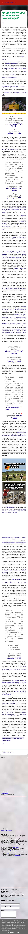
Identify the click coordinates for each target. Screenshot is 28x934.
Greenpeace (7, 63)
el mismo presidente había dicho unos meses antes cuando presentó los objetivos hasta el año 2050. (14, 714)
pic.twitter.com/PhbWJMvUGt (14, 352)
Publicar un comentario (8, 752)
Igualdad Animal (14, 63)
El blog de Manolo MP (9, 2)
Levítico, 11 (23, 56)
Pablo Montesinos (16, 579)
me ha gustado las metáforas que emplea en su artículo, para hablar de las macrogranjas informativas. (14, 668)
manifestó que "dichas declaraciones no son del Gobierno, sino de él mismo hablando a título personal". (14, 682)
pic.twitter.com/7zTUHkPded (14, 189)
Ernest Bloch (17, 855)
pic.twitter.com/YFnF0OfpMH (14, 125)
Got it (18, 932)
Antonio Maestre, (10, 507)
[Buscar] (26, 2)
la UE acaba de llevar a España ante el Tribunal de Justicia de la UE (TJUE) (14, 217)
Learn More (11, 932)
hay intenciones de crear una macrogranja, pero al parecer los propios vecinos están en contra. (14, 288)
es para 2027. (13, 74)
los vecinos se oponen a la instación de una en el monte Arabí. (14, 228)
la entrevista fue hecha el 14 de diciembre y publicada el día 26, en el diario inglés (14, 253)
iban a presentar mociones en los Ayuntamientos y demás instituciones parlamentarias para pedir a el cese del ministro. (14, 582)
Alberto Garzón (6, 738)
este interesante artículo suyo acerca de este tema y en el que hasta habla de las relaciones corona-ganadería (14, 511)
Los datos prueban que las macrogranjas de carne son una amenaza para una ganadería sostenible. (14, 693)
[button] (3, 23)
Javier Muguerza (7, 853)
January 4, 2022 (16, 417)
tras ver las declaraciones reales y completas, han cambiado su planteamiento (14, 571)
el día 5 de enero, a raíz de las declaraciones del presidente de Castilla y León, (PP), (14, 256)
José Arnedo (16, 847)
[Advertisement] (14, 774)
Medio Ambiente (6, 740)
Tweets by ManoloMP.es (6, 830)
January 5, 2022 (14, 134)
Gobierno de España (18, 738)
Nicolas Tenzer (13, 850)
